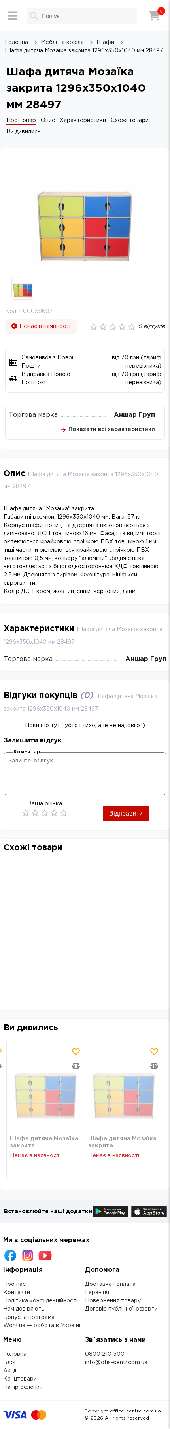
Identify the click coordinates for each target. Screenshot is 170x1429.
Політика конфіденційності (40, 1300)
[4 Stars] (54, 813)
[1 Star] (25, 813)
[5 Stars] (63, 813)
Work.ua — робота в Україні (41, 1325)
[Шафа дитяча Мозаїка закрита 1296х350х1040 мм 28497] (45, 1088)
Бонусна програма (29, 1317)
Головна (14, 1354)
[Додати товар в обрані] (75, 1051)
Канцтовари (20, 1379)
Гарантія (97, 1292)
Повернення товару (113, 1300)
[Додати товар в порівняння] (75, 1065)
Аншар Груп (134, 415)
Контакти (16, 1292)
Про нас (14, 1284)
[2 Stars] (35, 813)
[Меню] (12, 16)
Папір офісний (23, 1387)
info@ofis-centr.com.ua (116, 1362)
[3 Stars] (44, 813)
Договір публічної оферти (121, 1309)
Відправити (126, 813)
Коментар (26, 752)
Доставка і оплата (110, 1284)
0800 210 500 (105, 1354)
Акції (10, 1370)
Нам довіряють (23, 1309)
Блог (10, 1362)
